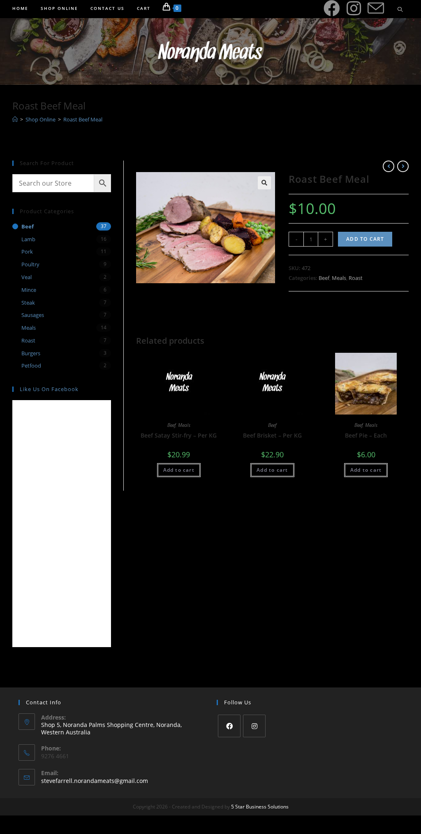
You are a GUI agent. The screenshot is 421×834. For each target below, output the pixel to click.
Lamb (28, 239)
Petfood (31, 365)
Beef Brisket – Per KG (272, 435)
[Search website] (400, 9)
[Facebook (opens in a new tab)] (331, 8)
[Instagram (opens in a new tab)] (353, 8)
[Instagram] (254, 726)
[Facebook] (229, 726)
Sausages (32, 315)
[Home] (15, 119)
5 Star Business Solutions (260, 806)
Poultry (30, 264)
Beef (324, 278)
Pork (27, 251)
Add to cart (365, 238)
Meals (339, 278)
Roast (356, 278)
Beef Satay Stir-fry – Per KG (179, 435)
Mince (28, 290)
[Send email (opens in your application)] (375, 8)
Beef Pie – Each (366, 435)
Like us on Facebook (49, 389)
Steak (28, 302)
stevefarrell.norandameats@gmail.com (94, 781)
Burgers (30, 353)
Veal (26, 277)
